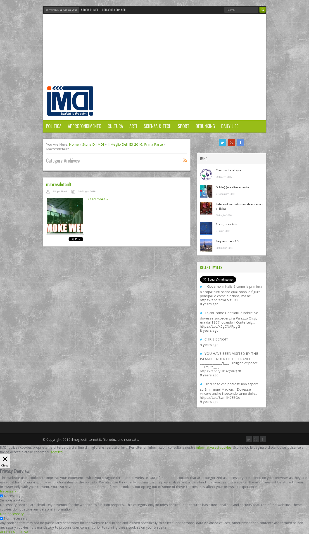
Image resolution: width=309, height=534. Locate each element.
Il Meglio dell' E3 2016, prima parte (135, 144)
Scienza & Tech (157, 126)
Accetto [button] (57, 452)
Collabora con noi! (114, 9)
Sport (183, 126)
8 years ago (209, 304)
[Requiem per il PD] (206, 245)
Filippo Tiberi (60, 191)
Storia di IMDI (89, 9)
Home (74, 144)
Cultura (115, 126)
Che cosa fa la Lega (228, 170)
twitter (222, 142)
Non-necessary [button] (12, 513)
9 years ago (209, 344)
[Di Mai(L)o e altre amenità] (206, 191)
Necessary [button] (8, 491)
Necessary (12, 495)
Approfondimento (84, 126)
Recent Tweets (211, 267)
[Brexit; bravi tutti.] (206, 228)
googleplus (231, 142)
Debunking (205, 126)
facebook (240, 142)
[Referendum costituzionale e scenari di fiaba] (206, 208)
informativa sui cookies (214, 447)
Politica (54, 126)
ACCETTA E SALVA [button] (14, 531)
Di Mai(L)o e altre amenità (232, 187)
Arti (133, 126)
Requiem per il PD (227, 241)
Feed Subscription (185, 160)
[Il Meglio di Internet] (70, 111)
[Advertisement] (154, 52)
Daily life (229, 126)
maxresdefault (58, 184)
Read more (98, 199)
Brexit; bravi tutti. (227, 224)
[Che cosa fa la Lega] (206, 174)
